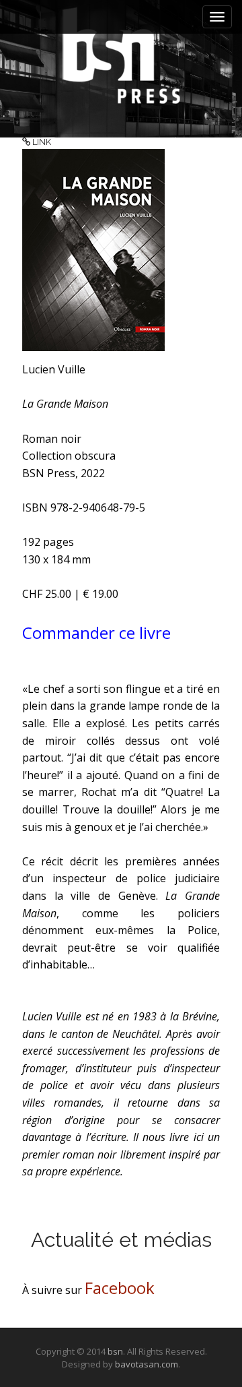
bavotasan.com (146, 1364)
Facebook (120, 1287)
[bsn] (121, 55)
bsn (115, 1351)
